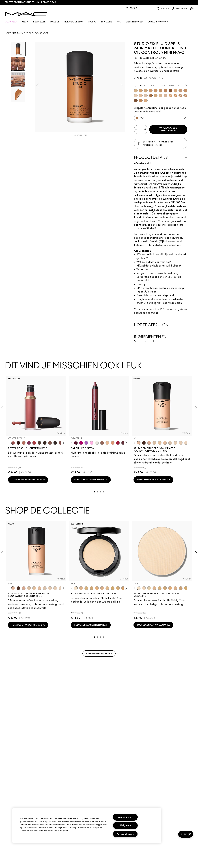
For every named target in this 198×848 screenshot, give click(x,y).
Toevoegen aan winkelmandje (168, 129)
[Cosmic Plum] (123, 443)
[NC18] (146, 100)
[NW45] (136, 100)
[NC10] (146, 95)
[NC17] (155, 95)
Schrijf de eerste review (99, 654)
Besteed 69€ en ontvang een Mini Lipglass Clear (30, 2)
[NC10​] (144, 588)
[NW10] (136, 95)
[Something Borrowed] (29, 443)
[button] (185, 834)
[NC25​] (97, 588)
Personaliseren (125, 834)
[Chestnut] (45, 443)
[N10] (160, 443)
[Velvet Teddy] (13, 443)
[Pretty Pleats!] (18, 443)
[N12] (149, 443)
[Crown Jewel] (97, 443)
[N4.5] (165, 95)
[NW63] (144, 443)
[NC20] (141, 90)
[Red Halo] (118, 443)
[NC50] (170, 90)
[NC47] (151, 95)
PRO (119, 22)
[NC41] (185, 90)
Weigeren (125, 825)
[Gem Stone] (102, 443)
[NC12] (186, 443)
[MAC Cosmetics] (26, 14)
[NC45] (165, 90)
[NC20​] (92, 588)
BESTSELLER (39, 22)
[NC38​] (118, 588)
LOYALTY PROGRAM (158, 22)
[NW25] (185, 95)
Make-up (17, 33)
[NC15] (136, 90)
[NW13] (141, 95)
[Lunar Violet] (86, 443)
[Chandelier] (113, 443)
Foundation (42, 33)
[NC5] (154, 443)
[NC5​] (139, 588)
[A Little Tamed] (34, 443)
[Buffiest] (39, 443)
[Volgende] (63, 443)
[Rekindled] (55, 443)
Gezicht (28, 33)
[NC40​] (123, 588)
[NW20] (180, 90)
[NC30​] (181, 588)
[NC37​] (113, 588)
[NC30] (146, 90)
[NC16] (160, 95)
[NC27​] (102, 588)
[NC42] (175, 95)
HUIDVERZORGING (74, 22)
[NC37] (155, 90)
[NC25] (170, 95)
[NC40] (160, 90)
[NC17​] (160, 588)
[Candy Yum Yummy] (81, 443)
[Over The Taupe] (60, 443)
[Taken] (50, 443)
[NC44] (180, 95)
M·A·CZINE (106, 22)
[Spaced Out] (92, 443)
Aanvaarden (125, 817)
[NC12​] (149, 588)
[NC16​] (154, 588)
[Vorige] (10, 443)
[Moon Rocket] (107, 443)
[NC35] (151, 90)
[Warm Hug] (24, 443)
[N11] (139, 443)
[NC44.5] (141, 100)
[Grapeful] (76, 443)
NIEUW (25, 22)
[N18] (165, 443)
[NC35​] (107, 588)
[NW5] (175, 443)
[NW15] (175, 90)
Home (8, 33)
